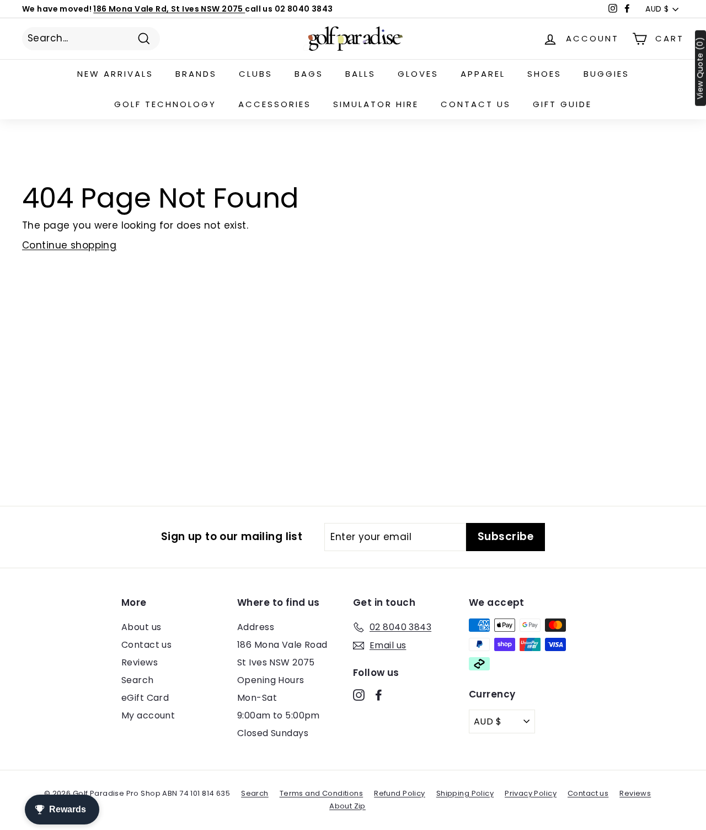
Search (137, 680)
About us (141, 627)
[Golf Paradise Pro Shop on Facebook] (378, 694)
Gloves (418, 74)
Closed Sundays (272, 733)
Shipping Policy (465, 793)
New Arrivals (115, 74)
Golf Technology (165, 104)
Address (255, 627)
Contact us (476, 104)
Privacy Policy (531, 793)
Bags (309, 74)
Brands (196, 74)
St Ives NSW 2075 (276, 662)
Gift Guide (562, 104)
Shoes (544, 74)
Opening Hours (270, 680)
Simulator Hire (376, 104)
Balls (360, 74)
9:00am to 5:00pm (278, 715)
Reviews (139, 662)
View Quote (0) (700, 68)
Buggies (606, 74)
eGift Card (145, 697)
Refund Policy (399, 793)
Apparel (483, 74)
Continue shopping (69, 245)
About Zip (347, 806)
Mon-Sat (257, 697)
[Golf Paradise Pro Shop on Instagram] (359, 694)
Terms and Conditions (321, 793)
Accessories (274, 104)
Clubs (255, 74)
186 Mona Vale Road (282, 644)
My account (148, 715)
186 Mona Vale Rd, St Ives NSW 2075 (169, 8)
